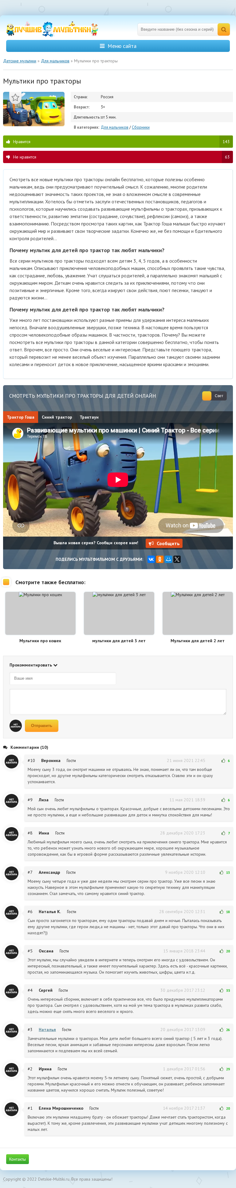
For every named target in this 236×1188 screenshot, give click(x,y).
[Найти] (224, 29)
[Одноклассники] (159, 559)
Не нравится (121, 157)
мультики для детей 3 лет (119, 640)
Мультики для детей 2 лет (198, 640)
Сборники (141, 127)
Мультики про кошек (40, 640)
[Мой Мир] (168, 559)
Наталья (47, 1029)
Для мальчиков (114, 127)
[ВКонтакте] (151, 559)
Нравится (121, 141)
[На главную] (52, 29)
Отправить (41, 725)
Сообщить (168, 543)
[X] (177, 559)
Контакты (17, 1159)
